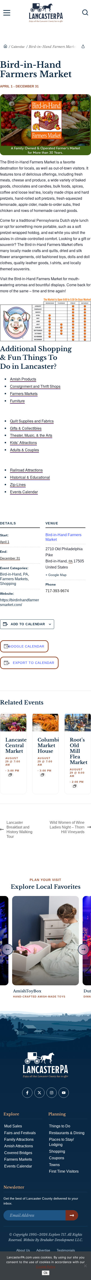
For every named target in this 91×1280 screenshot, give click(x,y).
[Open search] (85, 12)
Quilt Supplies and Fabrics (32, 421)
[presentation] (13, 722)
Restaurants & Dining (66, 1133)
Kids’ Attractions (23, 442)
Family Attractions (19, 1139)
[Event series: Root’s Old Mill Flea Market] (74, 786)
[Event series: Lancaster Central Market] (10, 774)
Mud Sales (13, 1126)
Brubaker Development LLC (61, 1240)
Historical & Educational (30, 477)
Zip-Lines (18, 484)
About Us (23, 1250)
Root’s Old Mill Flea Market (79, 751)
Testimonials (66, 1250)
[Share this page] (83, 46)
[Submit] (72, 1215)
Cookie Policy (45, 1267)
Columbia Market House (50, 745)
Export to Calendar (33, 663)
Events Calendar (24, 491)
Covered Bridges (18, 1153)
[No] (85, 1265)
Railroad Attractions (26, 470)
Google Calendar (26, 646)
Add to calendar (28, 624)
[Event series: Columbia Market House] (42, 774)
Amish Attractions (18, 1146)
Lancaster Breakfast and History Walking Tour (19, 830)
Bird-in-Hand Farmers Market (63, 537)
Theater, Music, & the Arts (31, 435)
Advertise (43, 1250)
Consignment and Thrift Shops (35, 386)
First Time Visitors (64, 1171)
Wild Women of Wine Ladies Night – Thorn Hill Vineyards (67, 827)
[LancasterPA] (5, 47)
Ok (46, 1273)
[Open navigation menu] (7, 13)
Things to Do (59, 1126)
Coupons (56, 1158)
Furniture (17, 400)
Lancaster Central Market (17, 745)
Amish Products (23, 379)
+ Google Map (56, 575)
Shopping (8, 584)
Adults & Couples (24, 449)
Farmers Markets (24, 393)
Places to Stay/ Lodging (61, 1142)
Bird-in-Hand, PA (14, 574)
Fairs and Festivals (20, 1133)
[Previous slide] (7, 949)
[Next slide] (83, 949)
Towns (54, 1165)
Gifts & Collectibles (26, 428)
